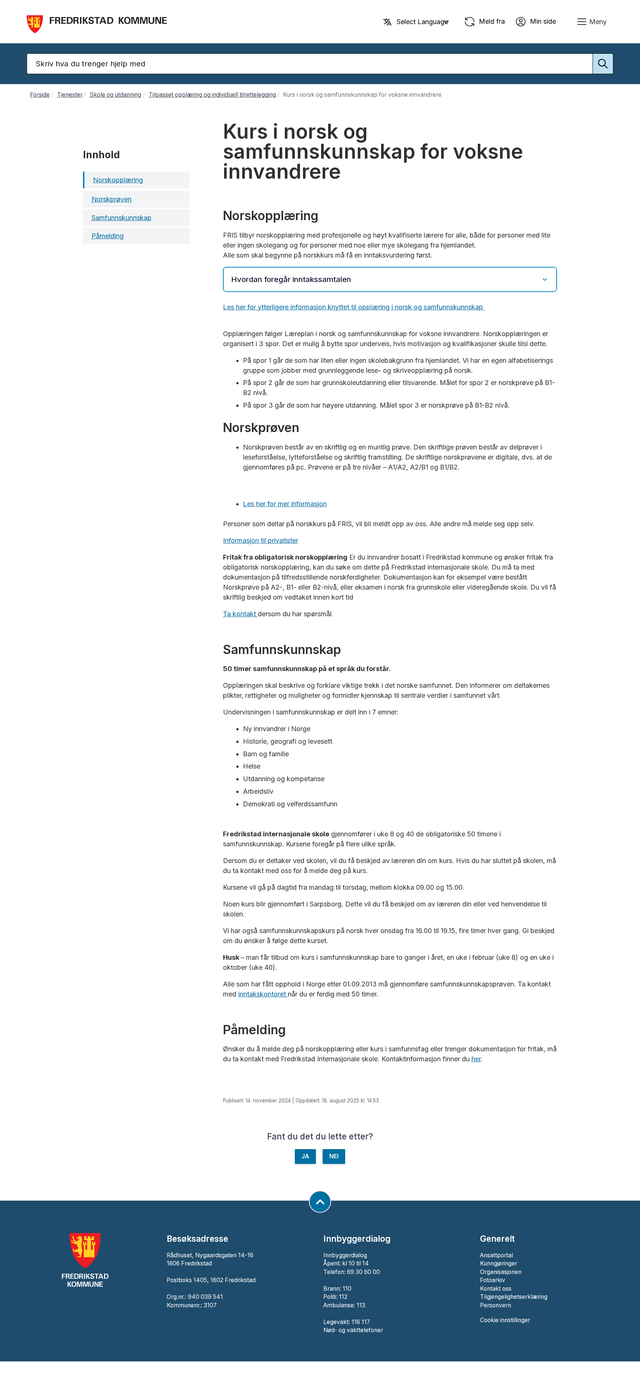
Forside (40, 94)
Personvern (495, 1305)
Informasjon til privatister (260, 540)
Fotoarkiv (492, 1280)
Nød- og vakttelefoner (353, 1330)
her (476, 1059)
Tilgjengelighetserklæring (513, 1296)
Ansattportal (496, 1255)
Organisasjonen (500, 1271)
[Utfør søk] (603, 63)
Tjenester (70, 94)
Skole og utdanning (115, 94)
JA (305, 1156)
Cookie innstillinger (505, 1320)
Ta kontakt (240, 614)
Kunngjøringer (498, 1263)
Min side (542, 21)
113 (361, 1305)
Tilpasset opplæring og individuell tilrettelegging (212, 94)
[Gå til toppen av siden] (320, 1202)
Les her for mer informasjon (285, 504)
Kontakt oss (495, 1288)
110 (347, 1288)
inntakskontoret (262, 994)
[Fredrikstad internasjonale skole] (287, 994)
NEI (334, 1156)
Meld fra (491, 21)
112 (343, 1296)
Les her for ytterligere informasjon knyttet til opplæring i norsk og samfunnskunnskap (354, 307)
